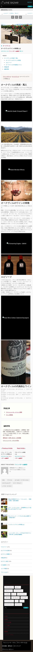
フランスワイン (9, 587)
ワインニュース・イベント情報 (14, 412)
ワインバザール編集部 (14, 51)
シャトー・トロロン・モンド (8, 13)
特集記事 (3, 557)
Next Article (21, 448)
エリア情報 (4, 568)
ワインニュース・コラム (9, 642)
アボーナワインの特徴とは (20, 453)
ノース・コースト (7, 486)
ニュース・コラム (8, 634)
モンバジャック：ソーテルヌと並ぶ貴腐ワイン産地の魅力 (19, 516)
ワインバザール (7, 76)
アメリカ (9, 480)
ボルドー (17, 587)
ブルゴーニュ (8, 590)
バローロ (7, 597)
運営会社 (5, 438)
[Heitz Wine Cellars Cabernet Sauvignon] (15, 362)
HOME (5, 616)
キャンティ (24, 597)
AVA (3, 480)
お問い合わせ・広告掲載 (14, 438)
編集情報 (6, 69)
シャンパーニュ (18, 590)
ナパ (16, 601)
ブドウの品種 (6, 550)
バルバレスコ (15, 597)
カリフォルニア (6, 483)
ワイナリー (4, 547)
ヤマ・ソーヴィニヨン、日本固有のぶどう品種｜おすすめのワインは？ (19, 508)
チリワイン (18, 604)
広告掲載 (4, 646)
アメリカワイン (9, 601)
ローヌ (13, 594)
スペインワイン (9, 604)
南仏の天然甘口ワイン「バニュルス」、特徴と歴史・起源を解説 (19, 499)
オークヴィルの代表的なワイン (14, 64)
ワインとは (4, 572)
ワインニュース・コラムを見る (11, 440)
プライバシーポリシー (8, 649)
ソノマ (22, 601)
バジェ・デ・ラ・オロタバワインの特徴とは (6, 453)
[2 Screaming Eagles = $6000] (16, 264)
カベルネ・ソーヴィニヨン (22, 480)
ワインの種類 (6, 554)
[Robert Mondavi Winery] (16, 190)
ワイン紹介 (5, 561)
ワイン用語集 (9, 415)
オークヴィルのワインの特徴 (13, 60)
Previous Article (6, 448)
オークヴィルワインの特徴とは (11, 48)
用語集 (6, 631)
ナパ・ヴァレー (17, 483)
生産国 (4, 565)
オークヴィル (6, 46)
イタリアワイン (22, 594)
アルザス (7, 594)
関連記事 (6, 67)
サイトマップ (17, 646)
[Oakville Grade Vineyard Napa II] (16, 132)
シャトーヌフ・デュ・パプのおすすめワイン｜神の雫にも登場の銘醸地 (19, 533)
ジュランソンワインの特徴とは (16, 524)
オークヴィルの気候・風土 (11, 58)
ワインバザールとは (22, 642)
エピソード (9, 62)
